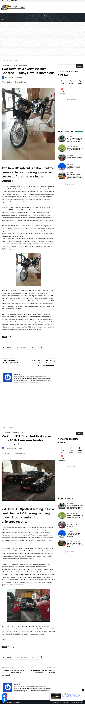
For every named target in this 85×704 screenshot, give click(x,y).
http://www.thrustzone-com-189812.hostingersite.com (29, 376)
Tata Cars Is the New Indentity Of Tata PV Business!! (73, 167)
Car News (70, 136)
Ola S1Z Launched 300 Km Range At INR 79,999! (75, 149)
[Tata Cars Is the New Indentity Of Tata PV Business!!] (62, 166)
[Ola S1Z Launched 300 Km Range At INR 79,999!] (62, 148)
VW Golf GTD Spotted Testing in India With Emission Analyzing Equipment (43, 363)
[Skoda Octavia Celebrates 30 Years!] (62, 157)
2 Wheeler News (12, 60)
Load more (70, 184)
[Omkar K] (3, 77)
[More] (41, 347)
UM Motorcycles (20, 65)
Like (62, 80)
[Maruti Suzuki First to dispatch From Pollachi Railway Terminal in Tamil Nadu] (62, 176)
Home (3, 60)
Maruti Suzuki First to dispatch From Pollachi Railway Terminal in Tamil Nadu (75, 177)
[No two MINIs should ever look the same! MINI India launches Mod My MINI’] (62, 139)
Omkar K (10, 77)
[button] (81, 17)
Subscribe (61, 88)
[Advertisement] (53, 7)
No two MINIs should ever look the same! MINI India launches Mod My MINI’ (75, 140)
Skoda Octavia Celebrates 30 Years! (75, 158)
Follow (70, 80)
